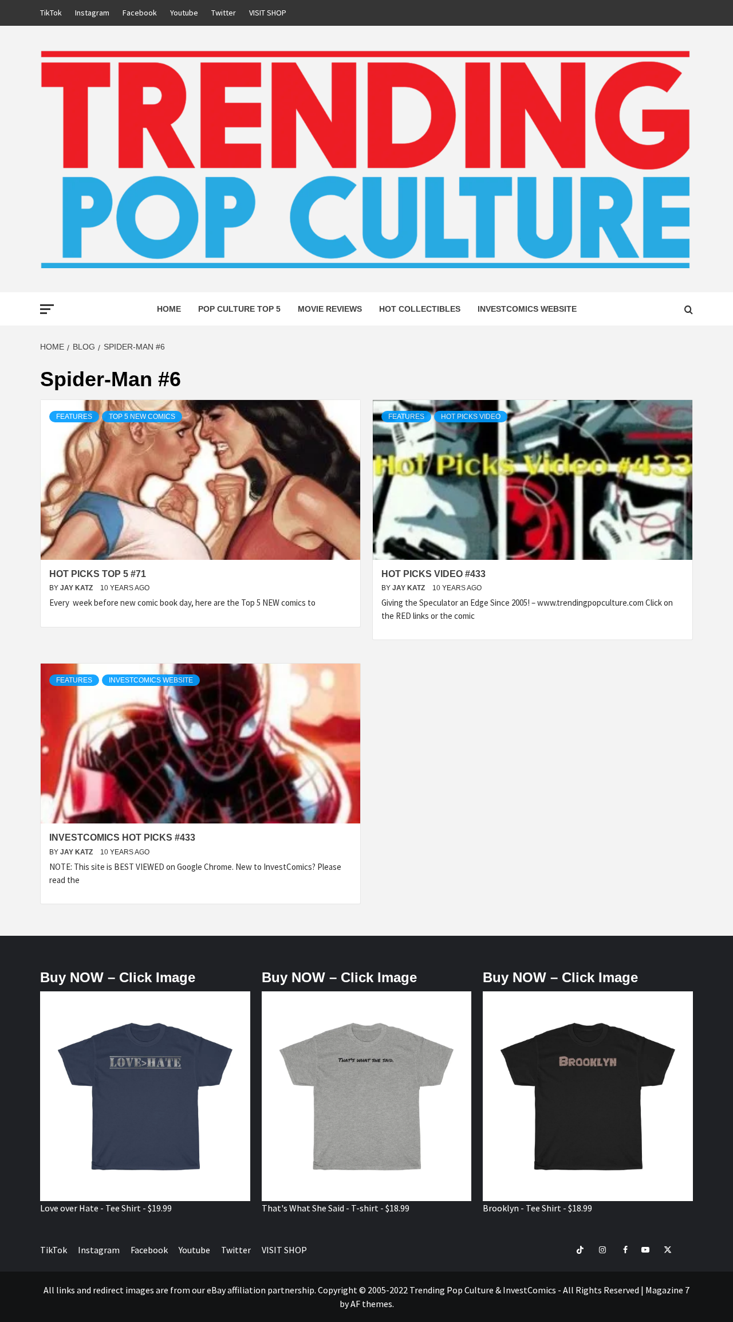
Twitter (223, 12)
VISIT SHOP (267, 12)
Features (74, 417)
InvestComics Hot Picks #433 (122, 837)
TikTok (51, 12)
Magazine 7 (667, 1290)
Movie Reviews (330, 308)
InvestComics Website (527, 308)
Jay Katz (77, 588)
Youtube (184, 12)
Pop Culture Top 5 (239, 308)
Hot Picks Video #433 (433, 574)
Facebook (140, 12)
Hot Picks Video (471, 417)
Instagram (92, 12)
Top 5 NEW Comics (142, 417)
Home (169, 308)
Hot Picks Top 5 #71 (97, 574)
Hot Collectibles (419, 308)
